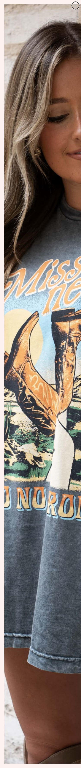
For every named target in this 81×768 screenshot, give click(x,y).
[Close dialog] (75, 5)
